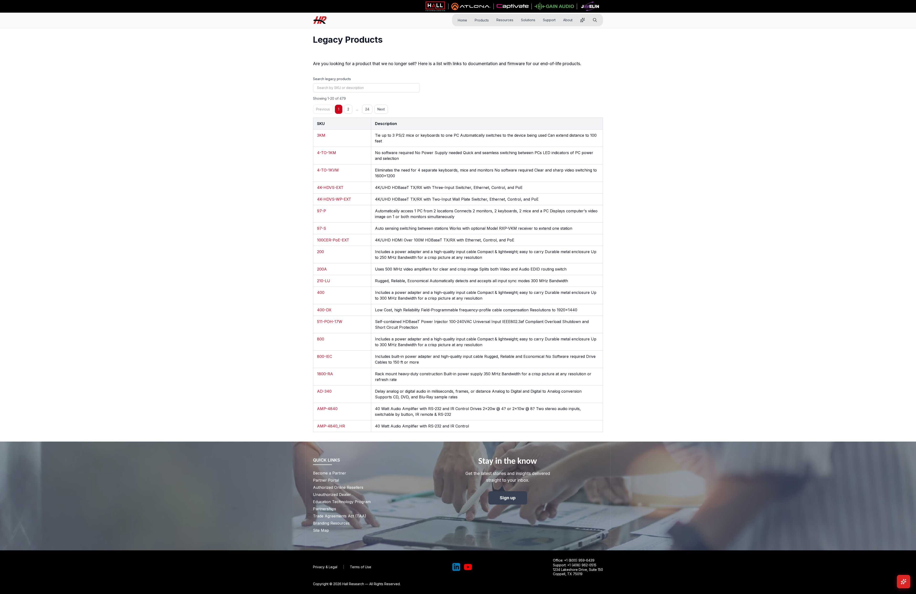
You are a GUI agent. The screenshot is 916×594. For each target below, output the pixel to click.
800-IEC (324, 356)
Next (381, 109)
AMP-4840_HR (331, 426)
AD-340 (324, 391)
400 (320, 292)
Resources (504, 20)
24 (367, 109)
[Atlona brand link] (471, 6)
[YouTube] (468, 567)
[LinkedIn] (456, 567)
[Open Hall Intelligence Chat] (903, 581)
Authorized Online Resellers (338, 487)
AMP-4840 (327, 408)
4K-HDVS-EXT (330, 187)
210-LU (323, 280)
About (567, 20)
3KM (321, 135)
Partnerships (324, 508)
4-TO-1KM (326, 152)
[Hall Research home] (322, 20)
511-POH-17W (329, 321)
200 (320, 251)
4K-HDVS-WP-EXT (334, 199)
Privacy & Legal (325, 567)
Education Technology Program (342, 501)
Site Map (321, 530)
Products (482, 20)
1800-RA (325, 373)
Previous (323, 109)
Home (462, 20)
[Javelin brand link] (590, 6)
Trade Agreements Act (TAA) (339, 516)
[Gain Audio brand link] (554, 6)
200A (322, 269)
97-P (321, 210)
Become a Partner (329, 473)
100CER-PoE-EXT (333, 240)
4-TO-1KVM (328, 170)
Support (549, 20)
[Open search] (595, 20)
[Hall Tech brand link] (435, 6)
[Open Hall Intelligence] (582, 20)
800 (320, 339)
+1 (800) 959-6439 (579, 560)
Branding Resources (331, 523)
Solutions (528, 20)
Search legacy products (332, 79)
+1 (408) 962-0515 (581, 565)
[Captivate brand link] (513, 6)
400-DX (324, 309)
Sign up (508, 497)
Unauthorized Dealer (332, 494)
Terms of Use (360, 567)
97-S (321, 228)
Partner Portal (326, 480)
